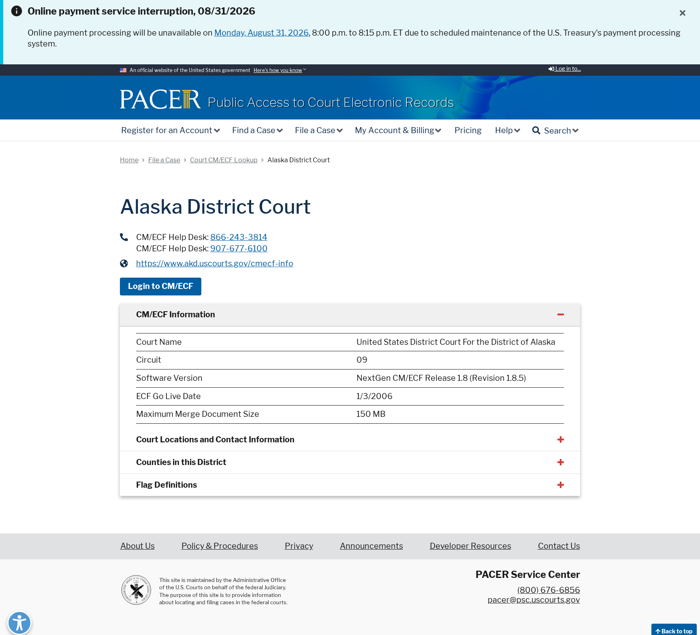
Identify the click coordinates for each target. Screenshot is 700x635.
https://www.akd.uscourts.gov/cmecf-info (214, 263)
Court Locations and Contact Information (215, 439)
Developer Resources (470, 546)
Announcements (371, 546)
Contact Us (559, 546)
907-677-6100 (239, 248)
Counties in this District (181, 462)
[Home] (160, 98)
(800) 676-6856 (548, 590)
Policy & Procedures (219, 546)
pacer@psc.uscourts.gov (534, 600)
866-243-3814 (238, 237)
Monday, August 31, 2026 (261, 33)
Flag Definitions (166, 485)
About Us (137, 546)
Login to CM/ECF (160, 286)
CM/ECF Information (175, 314)
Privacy (299, 546)
